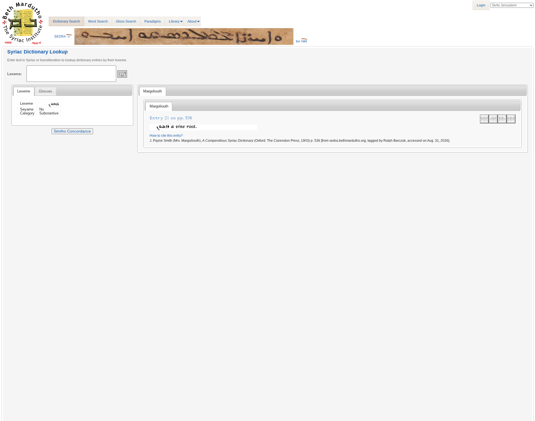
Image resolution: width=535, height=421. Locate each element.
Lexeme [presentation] (23, 91)
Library (174, 21)
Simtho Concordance (72, 131)
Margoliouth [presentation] (152, 91)
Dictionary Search (66, 21)
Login (481, 5)
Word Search (98, 21)
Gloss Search (126, 21)
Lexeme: (14, 74)
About (192, 21)
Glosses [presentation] (45, 91)
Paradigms (152, 21)
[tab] (23, 91)
